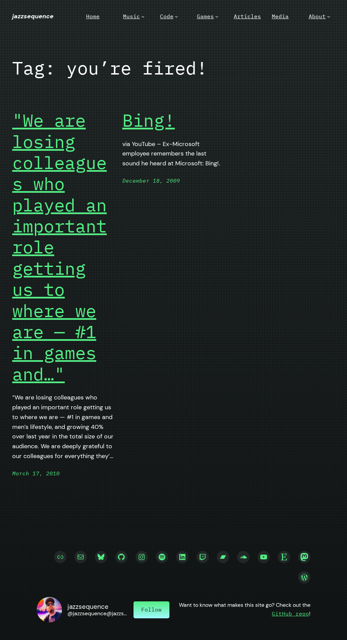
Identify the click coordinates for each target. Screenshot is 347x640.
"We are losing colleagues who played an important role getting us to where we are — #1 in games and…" (59, 247)
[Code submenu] (176, 16)
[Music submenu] (142, 16)
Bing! (148, 120)
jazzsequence (33, 16)
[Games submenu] (216, 16)
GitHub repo (290, 613)
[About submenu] (328, 16)
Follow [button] (151, 609)
